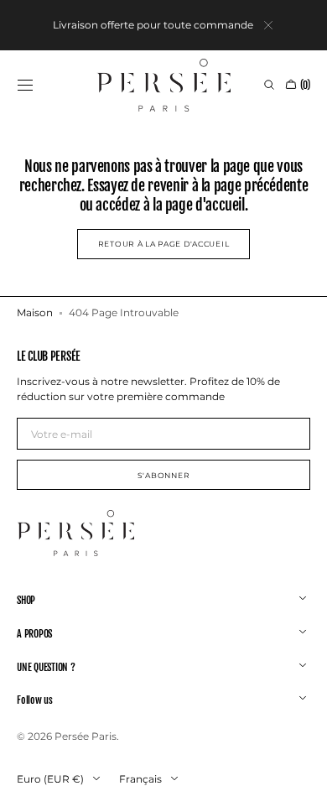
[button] (25, 84)
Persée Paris (85, 736)
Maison (35, 312)
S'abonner (163, 475)
